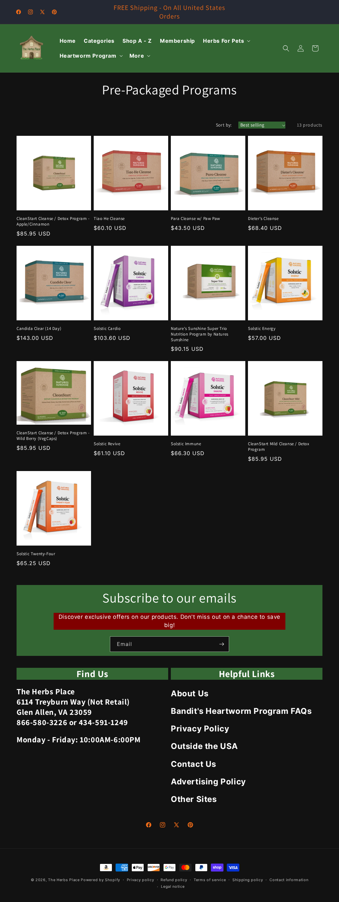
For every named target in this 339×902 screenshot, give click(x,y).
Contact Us (193, 764)
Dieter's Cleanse (263, 218)
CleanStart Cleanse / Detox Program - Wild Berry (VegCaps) (53, 435)
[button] (226, 40)
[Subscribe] (221, 644)
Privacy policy (140, 879)
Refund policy (174, 879)
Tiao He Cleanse (109, 218)
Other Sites (194, 799)
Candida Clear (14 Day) (39, 328)
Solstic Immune (186, 444)
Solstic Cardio (107, 328)
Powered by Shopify (100, 879)
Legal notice (172, 886)
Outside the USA (204, 746)
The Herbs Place (64, 879)
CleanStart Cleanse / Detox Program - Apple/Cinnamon (53, 221)
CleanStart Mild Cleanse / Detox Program (279, 446)
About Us (190, 693)
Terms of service (210, 879)
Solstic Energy (261, 328)
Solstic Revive (107, 444)
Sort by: (224, 125)
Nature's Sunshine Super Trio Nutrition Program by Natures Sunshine (199, 334)
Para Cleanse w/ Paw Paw (195, 218)
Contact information (288, 879)
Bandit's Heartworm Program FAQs (241, 711)
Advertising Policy (208, 781)
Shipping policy (247, 879)
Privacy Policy (200, 728)
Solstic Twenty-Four (36, 554)
